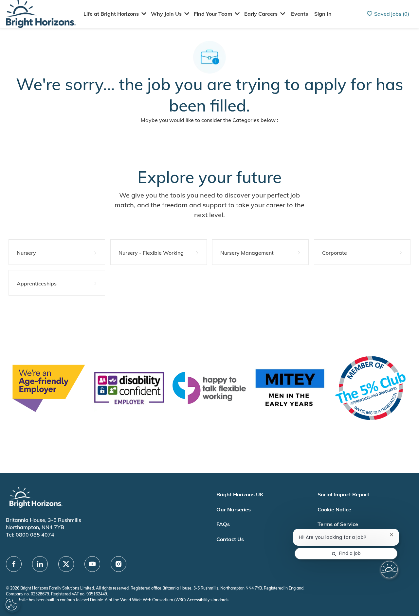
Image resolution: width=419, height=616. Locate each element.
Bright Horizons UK (240, 494)
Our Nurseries (233, 509)
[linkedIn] (40, 564)
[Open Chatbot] (389, 569)
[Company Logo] (41, 13)
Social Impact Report (343, 494)
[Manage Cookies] (12, 604)
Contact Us (230, 539)
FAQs (223, 524)
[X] (66, 564)
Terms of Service (338, 524)
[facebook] (14, 564)
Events (299, 13)
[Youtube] (92, 564)
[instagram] (118, 564)
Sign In (323, 13)
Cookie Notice (334, 509)
